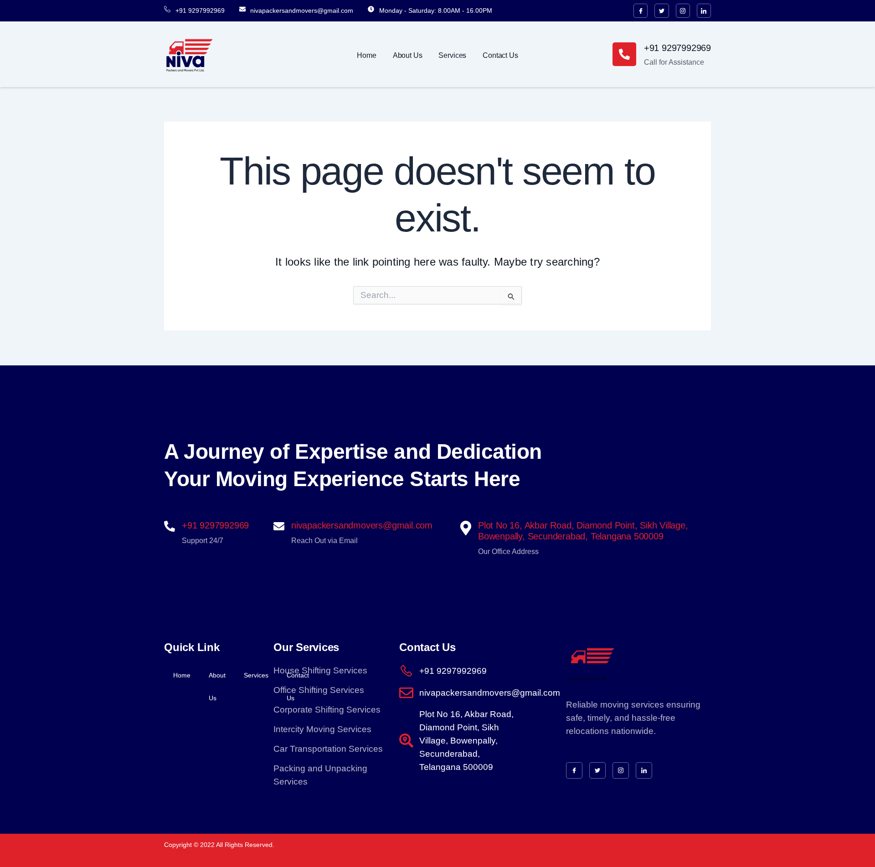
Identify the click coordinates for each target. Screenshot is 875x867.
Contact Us (500, 55)
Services (452, 55)
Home (366, 55)
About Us (407, 55)
